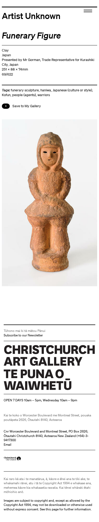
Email (7, 444)
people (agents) (24, 95)
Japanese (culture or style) (72, 90)
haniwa (45, 90)
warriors (43, 95)
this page (52, 509)
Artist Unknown (31, 15)
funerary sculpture (25, 90)
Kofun (6, 95)
